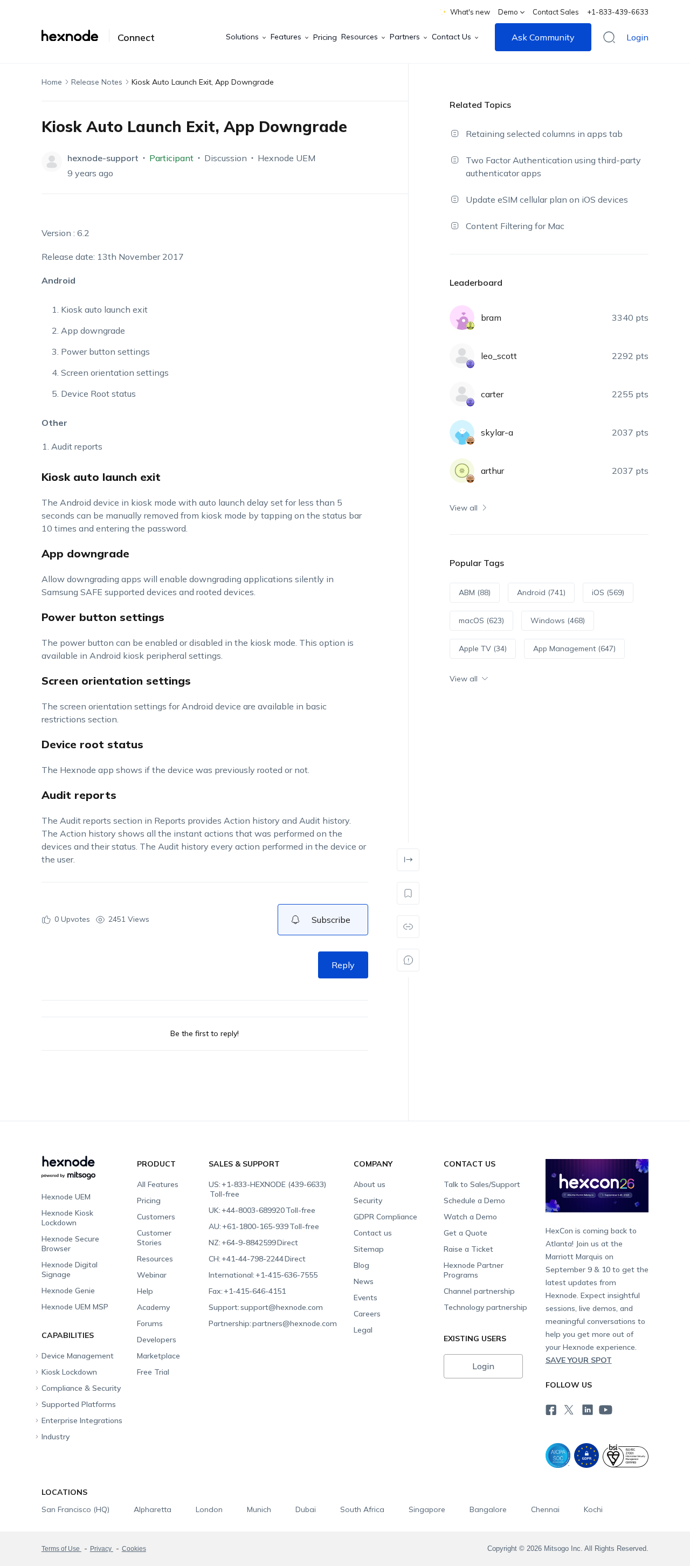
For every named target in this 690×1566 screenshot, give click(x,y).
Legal (363, 1330)
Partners (405, 37)
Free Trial (153, 1372)
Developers (156, 1339)
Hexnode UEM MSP (75, 1307)
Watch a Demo (470, 1217)
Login (637, 37)
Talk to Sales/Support (482, 1184)
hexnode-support (103, 158)
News (364, 1281)
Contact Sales (556, 12)
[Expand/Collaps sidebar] (408, 859)
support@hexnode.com (266, 1307)
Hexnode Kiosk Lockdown (67, 1217)
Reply (343, 965)
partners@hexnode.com (273, 1323)
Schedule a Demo (474, 1200)
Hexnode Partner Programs (473, 1270)
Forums (150, 1323)
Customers (156, 1217)
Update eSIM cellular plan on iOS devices (547, 199)
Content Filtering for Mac (515, 225)
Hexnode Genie (68, 1290)
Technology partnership (485, 1307)
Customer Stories (154, 1237)
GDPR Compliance (385, 1217)
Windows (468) (557, 620)
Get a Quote (465, 1233)
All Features (157, 1184)
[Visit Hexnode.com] (75, 35)
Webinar (152, 1275)
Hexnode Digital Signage (70, 1269)
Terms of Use (61, 1549)
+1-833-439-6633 (617, 12)
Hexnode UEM (286, 158)
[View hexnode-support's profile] (52, 161)
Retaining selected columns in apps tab (544, 133)
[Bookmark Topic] (408, 893)
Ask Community (543, 37)
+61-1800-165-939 (264, 1226)
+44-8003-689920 (262, 1210)
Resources (359, 37)
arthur (492, 470)
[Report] (408, 960)
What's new (470, 12)
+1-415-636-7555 (263, 1275)
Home (52, 82)
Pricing (325, 37)
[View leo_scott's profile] (462, 355)
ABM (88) (475, 592)
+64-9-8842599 (253, 1242)
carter (492, 394)
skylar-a (497, 432)
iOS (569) (608, 592)
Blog (361, 1265)
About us (369, 1184)
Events (365, 1297)
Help (145, 1291)
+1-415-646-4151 (247, 1291)
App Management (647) (574, 648)
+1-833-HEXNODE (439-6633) (267, 1189)
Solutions (242, 37)
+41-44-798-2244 (257, 1259)
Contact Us (451, 37)
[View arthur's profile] (462, 470)
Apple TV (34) (483, 648)
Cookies (134, 1549)
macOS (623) (481, 620)
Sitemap (369, 1249)
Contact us (373, 1233)
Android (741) (541, 592)
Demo (508, 12)
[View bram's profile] (462, 317)
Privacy (101, 1549)
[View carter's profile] (462, 394)
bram (491, 317)
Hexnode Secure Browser (70, 1243)
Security (368, 1200)
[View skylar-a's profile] (462, 432)
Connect (136, 38)
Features (286, 37)
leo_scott (499, 355)
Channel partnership (479, 1291)
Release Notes (96, 82)
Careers (367, 1314)
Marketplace (158, 1356)
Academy (153, 1307)
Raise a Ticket (468, 1249)
